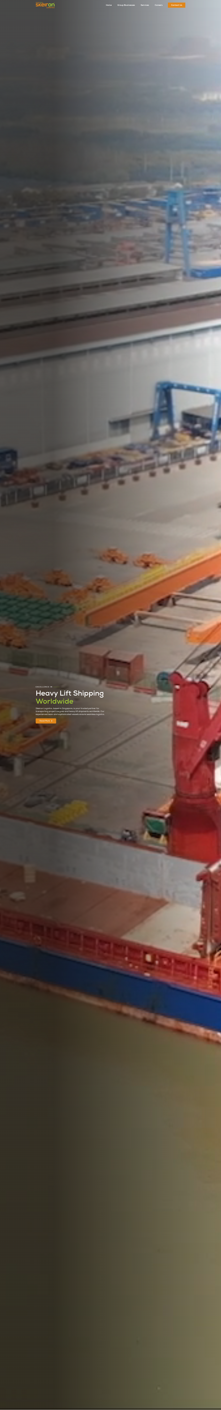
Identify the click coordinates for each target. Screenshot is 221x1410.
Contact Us (176, 5)
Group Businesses (126, 5)
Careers (159, 5)
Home (109, 5)
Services (145, 5)
